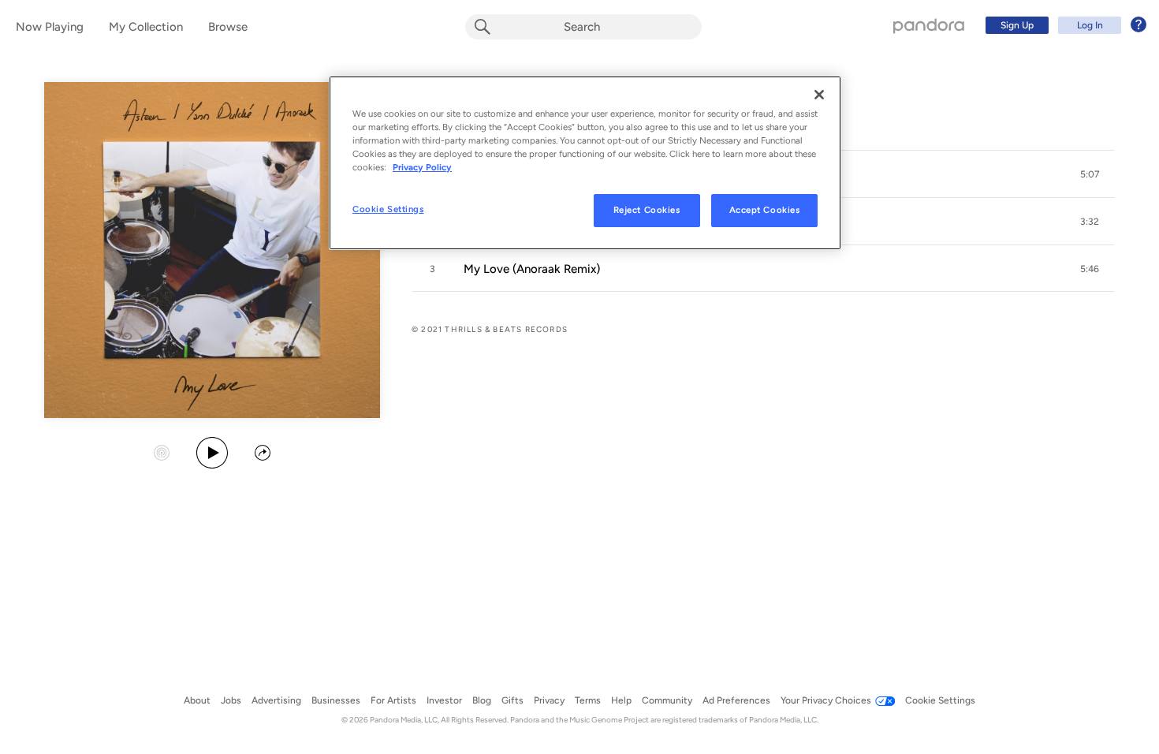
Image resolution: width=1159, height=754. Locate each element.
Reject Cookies (646, 209)
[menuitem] (1063, 25)
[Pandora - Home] (929, 25)
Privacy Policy (422, 167)
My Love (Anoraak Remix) (532, 269)
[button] (1089, 174)
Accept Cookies (764, 209)
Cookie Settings (388, 209)
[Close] (819, 94)
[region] (585, 163)
